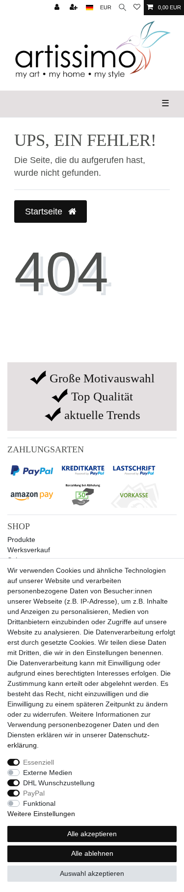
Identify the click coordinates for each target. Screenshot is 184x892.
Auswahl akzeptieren (92, 873)
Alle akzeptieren (92, 834)
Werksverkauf (28, 550)
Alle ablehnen (92, 853)
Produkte (21, 539)
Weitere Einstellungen (41, 814)
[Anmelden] (58, 7)
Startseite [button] (45, 211)
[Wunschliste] (137, 7)
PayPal (34, 793)
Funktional (39, 803)
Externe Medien (47, 772)
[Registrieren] (74, 7)
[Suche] (122, 7)
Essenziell (38, 762)
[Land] (89, 7)
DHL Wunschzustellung (59, 783)
